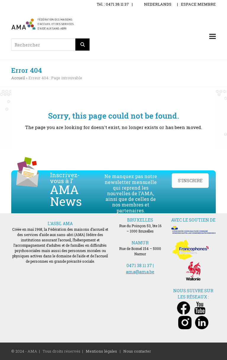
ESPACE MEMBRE (198, 4)
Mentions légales (101, 351)
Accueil (18, 77)
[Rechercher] (82, 44)
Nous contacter (137, 351)
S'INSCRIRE (190, 180)
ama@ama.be (140, 272)
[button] (212, 36)
